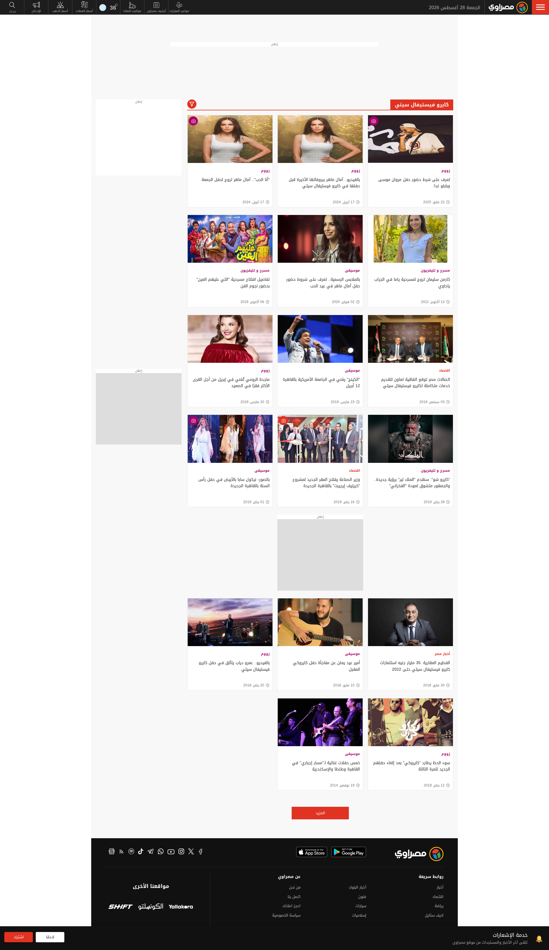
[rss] (121, 852)
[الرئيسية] (508, 7)
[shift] (121, 907)
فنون (362, 896)
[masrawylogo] (414, 854)
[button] (540, 7)
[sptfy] (131, 852)
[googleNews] (112, 852)
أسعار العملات (84, 11)
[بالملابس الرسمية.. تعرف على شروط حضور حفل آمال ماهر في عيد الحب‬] (320, 239)
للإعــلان (36, 11)
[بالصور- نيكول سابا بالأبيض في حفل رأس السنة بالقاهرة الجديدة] (230, 439)
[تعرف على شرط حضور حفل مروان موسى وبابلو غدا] (410, 139)
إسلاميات (359, 915)
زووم (445, 171)
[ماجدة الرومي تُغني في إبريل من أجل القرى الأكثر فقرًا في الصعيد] (230, 339)
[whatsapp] (161, 852)
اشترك (19, 937)
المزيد (320, 812)
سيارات (360, 905)
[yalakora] (181, 907)
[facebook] (201, 852)
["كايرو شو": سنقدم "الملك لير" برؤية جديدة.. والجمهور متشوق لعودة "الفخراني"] (410, 439)
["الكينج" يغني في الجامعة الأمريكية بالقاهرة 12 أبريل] (320, 339)
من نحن (295, 887)
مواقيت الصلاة (132, 11)
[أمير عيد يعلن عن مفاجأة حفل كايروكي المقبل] (320, 622)
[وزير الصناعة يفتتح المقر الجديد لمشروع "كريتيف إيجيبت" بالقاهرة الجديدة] (320, 439)
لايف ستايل (434, 915)
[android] (348, 852)
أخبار (440, 887)
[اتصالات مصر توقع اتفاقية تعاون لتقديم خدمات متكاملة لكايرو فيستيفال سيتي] (410, 339)
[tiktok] (140, 852)
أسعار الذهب (60, 11)
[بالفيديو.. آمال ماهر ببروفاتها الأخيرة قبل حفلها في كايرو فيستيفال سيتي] (320, 139)
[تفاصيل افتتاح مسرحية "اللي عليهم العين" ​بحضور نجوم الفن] (230, 239)
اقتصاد (444, 370)
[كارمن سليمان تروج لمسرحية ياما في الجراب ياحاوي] (410, 239)
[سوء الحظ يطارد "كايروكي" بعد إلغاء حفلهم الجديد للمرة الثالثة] (410, 722)
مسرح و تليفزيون (435, 270)
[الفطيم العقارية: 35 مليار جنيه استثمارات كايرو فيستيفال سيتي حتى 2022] (410, 622)
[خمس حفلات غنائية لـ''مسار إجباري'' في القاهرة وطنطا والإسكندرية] (320, 722)
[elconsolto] (151, 907)
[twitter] (191, 852)
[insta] (181, 852)
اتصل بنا (294, 896)
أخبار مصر (442, 654)
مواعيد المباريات (179, 11)
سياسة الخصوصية (286, 915)
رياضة (439, 905)
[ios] (311, 852)
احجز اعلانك (292, 905)
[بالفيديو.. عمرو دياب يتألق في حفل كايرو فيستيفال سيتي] (230, 622)
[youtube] (171, 852)
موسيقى (352, 270)
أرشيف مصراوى (156, 11)
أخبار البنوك (357, 887)
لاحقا (50, 937)
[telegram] (150, 852)
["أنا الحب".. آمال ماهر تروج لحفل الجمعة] (230, 139)
